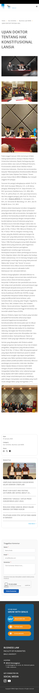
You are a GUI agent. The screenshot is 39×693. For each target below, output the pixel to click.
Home (3, 21)
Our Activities (12, 21)
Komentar (7, 562)
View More (31, 523)
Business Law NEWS (25, 21)
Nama (6, 547)
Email (6, 555)
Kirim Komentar (11, 591)
